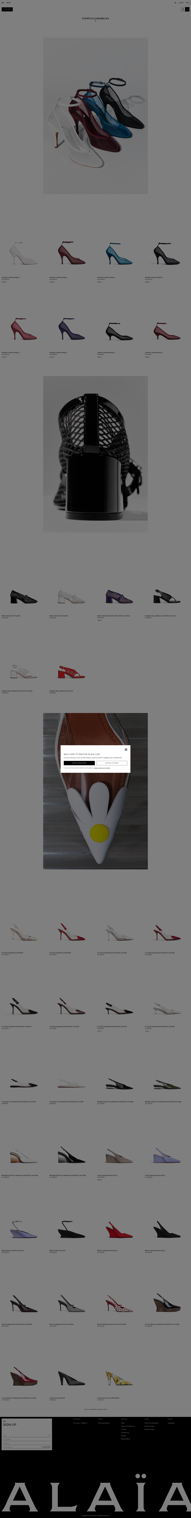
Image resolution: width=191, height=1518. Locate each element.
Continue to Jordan (112, 763)
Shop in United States (79, 763)
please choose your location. (102, 768)
